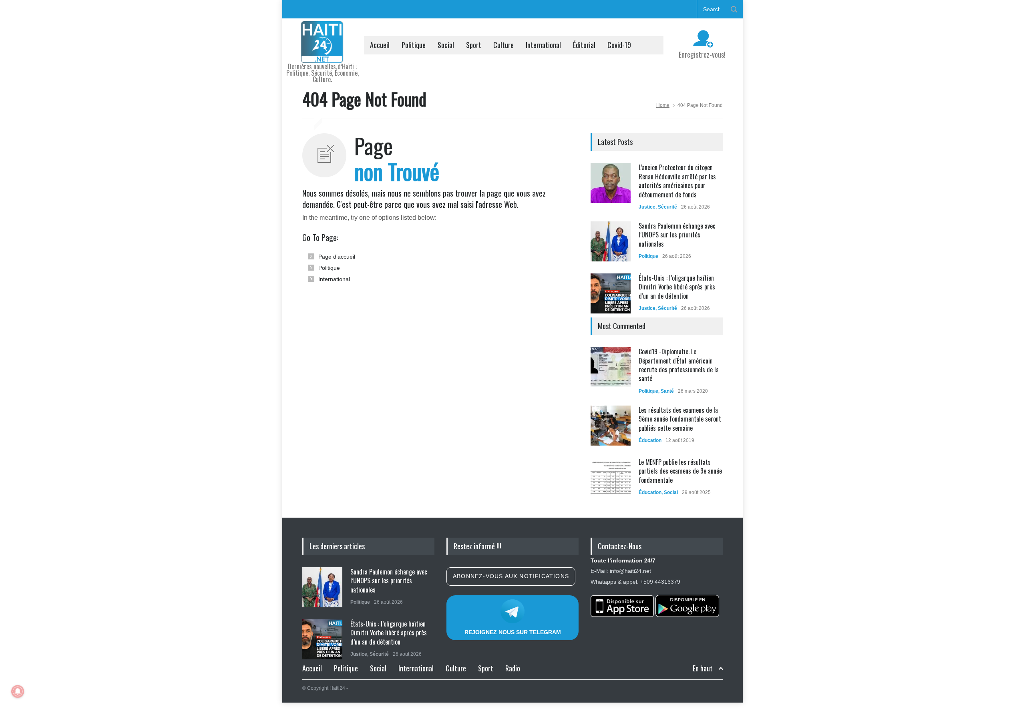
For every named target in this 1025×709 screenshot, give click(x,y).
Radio (512, 668)
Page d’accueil (336, 256)
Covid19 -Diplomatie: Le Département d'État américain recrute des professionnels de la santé (679, 365)
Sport (473, 45)
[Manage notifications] (17, 691)
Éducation (650, 440)
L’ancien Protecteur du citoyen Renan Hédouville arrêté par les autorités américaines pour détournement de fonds (677, 181)
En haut (703, 668)
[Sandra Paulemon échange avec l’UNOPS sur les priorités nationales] (611, 241)
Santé (667, 391)
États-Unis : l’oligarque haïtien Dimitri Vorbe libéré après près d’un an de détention (677, 287)
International (543, 45)
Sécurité (667, 207)
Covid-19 (619, 45)
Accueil (380, 45)
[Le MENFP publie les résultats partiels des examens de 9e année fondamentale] (611, 478)
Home (662, 105)
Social (446, 45)
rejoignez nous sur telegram (512, 632)
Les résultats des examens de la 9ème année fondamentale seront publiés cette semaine (680, 419)
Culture (503, 45)
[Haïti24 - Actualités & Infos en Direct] (322, 53)
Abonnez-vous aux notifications (511, 576)
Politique (414, 45)
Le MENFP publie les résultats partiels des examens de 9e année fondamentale (680, 471)
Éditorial (584, 45)
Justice (647, 207)
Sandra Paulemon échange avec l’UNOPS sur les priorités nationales (677, 235)
